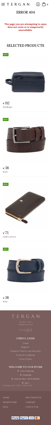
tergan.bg (27, 375)
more (27, 383)
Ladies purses (9, 236)
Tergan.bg (25, 316)
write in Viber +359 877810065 (27, 379)
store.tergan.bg (27, 371)
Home (6, 398)
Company (30, 402)
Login (38, 4)
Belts (5, 172)
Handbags (7, 107)
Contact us (32, 407)
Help (5, 407)
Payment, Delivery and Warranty (25, 351)
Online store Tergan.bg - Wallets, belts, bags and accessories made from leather (18, 4)
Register (25, 347)
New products (33, 398)
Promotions (10, 402)
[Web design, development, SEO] (29, 330)
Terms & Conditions (25, 355)
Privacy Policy (25, 359)
